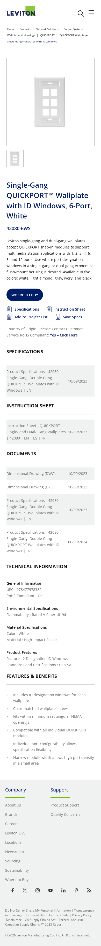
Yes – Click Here (64, 335)
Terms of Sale (59, 915)
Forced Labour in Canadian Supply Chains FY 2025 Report (44, 922)
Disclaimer (13, 920)
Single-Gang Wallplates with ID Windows (32, 41)
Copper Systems (73, 29)
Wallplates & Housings (21, 35)
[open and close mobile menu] (92, 13)
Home (11, 29)
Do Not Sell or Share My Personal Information (38, 910)
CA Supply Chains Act (40, 920)
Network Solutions (47, 29)
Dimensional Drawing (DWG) (30, 473)
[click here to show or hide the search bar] (81, 13)
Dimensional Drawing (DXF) (29, 487)
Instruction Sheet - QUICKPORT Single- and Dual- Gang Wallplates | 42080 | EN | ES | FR (36, 432)
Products (25, 29)
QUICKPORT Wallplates (74, 35)
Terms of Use (35, 915)
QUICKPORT (47, 35)
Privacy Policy (81, 915)
